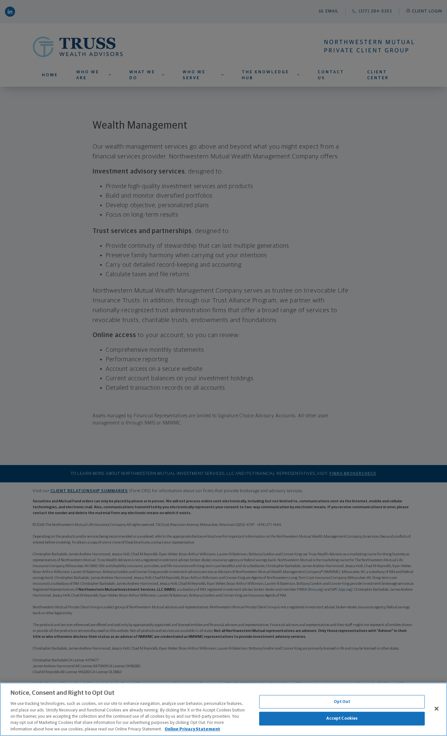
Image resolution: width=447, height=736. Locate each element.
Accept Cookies (342, 718)
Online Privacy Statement (192, 729)
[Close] (436, 708)
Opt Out (342, 702)
